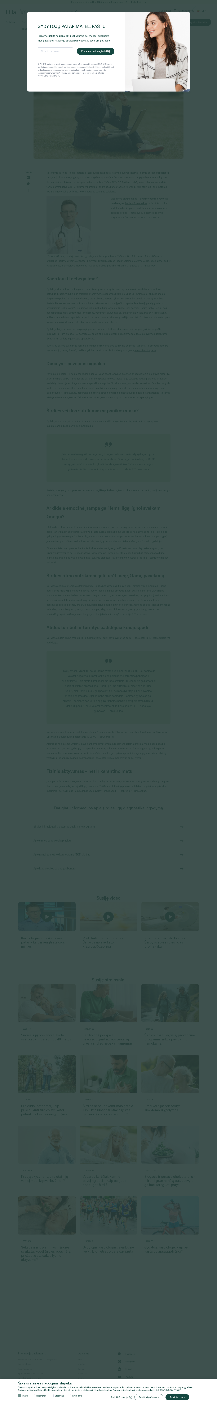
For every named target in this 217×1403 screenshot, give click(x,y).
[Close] (194, 7)
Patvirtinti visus (177, 1397)
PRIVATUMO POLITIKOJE (169, 1390)
